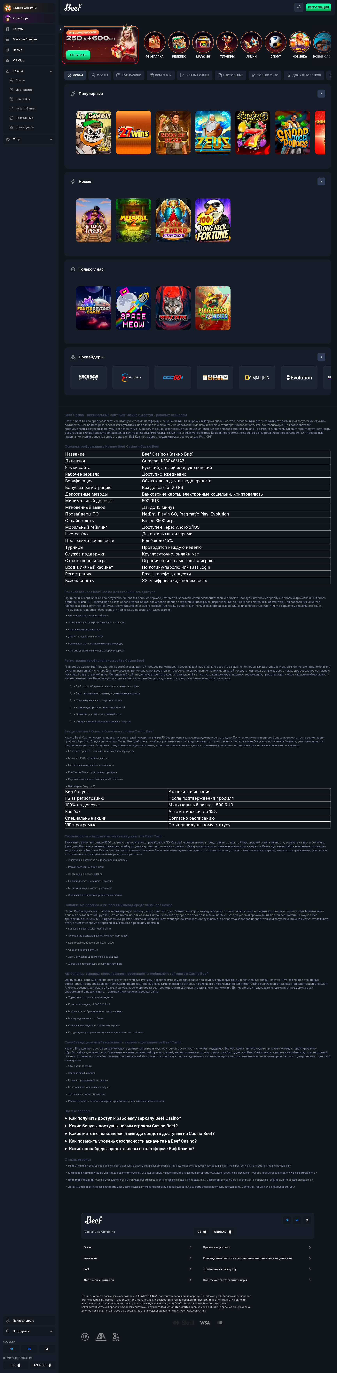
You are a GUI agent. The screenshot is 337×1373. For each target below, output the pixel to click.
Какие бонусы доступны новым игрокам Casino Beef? (123, 1125)
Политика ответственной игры (225, 1280)
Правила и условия (216, 1247)
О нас (88, 1247)
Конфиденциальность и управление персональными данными (248, 1258)
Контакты (90, 1258)
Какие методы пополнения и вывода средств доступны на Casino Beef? (142, 1133)
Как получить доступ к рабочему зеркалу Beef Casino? (125, 1118)
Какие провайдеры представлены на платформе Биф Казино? (132, 1148)
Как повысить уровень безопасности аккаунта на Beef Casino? (133, 1141)
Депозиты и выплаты (99, 1280)
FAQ (86, 1269)
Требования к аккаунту (220, 1269)
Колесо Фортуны (25, 7)
